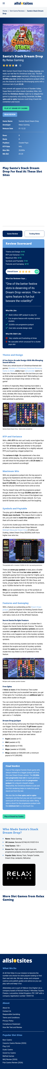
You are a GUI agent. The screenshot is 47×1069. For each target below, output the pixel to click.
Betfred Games (8, 1056)
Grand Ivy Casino (9, 1053)
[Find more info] (21, 66)
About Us (6, 1008)
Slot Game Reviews (17, 11)
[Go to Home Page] (23, 3)
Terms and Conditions (11, 1018)
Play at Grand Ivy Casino (15, 108)
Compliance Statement (11, 1024)
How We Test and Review (12, 1027)
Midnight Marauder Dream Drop (15, 530)
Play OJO (6, 1046)
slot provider (30, 371)
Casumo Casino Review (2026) (14, 1043)
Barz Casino (7, 1040)
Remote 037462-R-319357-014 (27, 842)
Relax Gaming (34, 71)
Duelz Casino (8, 1050)
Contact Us (7, 1011)
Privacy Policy (8, 1021)
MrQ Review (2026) (10, 1059)
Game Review (12, 234)
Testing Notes (34, 234)
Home (5, 11)
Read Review (9, 114)
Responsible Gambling (11, 1014)
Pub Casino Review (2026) (13, 1063)
